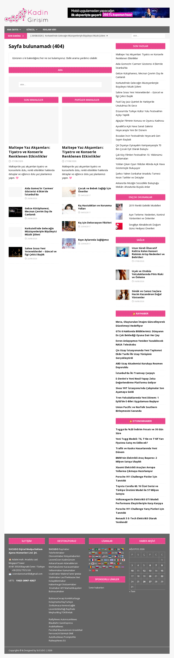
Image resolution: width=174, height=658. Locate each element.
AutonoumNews (68, 619)
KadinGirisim (68, 559)
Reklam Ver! (49, 29)
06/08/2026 (139, 281)
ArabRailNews (56, 626)
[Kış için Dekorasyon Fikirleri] (69, 226)
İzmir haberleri (96, 587)
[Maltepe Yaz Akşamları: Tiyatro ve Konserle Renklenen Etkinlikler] (33, 125)
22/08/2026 (32, 258)
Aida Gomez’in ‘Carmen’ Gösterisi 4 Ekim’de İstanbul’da (39, 191)
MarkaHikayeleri (73, 587)
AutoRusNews (56, 636)
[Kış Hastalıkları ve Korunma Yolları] (69, 209)
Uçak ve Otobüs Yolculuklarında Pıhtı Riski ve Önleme (147, 274)
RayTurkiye (67, 601)
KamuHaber (69, 570)
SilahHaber (54, 577)
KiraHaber (54, 587)
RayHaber (142, 313)
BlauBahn (54, 622)
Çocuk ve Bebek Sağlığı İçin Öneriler (94, 190)
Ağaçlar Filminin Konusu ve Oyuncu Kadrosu (140, 120)
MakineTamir (67, 573)
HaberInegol (55, 584)
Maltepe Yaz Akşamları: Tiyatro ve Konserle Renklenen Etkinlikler (29, 152)
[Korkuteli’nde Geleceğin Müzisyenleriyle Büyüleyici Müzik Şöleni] (15, 232)
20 (150, 576)
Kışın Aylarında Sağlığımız (93, 239)
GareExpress (66, 622)
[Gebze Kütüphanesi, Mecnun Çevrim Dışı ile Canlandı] (15, 212)
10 (132, 570)
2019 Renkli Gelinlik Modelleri (145, 205)
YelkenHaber (55, 570)
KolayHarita (55, 601)
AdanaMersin (71, 563)
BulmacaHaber (56, 591)
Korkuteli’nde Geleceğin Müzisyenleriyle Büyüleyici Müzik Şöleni (41, 231)
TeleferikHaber (56, 552)
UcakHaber (54, 573)
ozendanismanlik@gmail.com (27, 573)
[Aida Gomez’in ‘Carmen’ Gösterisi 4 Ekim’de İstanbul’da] (15, 192)
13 (150, 570)
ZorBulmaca (55, 605)
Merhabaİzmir (56, 566)
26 (144, 581)
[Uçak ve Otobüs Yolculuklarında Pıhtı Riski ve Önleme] (122, 275)
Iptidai (78, 573)
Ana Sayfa (12, 29)
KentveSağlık (68, 605)
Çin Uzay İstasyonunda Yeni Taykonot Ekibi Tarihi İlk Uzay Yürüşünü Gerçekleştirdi (139, 354)
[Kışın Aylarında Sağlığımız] (69, 243)
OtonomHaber (142, 421)
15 (162, 570)
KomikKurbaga (72, 598)
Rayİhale (70, 609)
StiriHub (64, 633)
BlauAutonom (65, 630)
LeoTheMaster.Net (70, 577)
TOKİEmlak (67, 612)
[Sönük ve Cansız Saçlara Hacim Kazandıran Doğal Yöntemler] (122, 295)
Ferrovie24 (54, 633)
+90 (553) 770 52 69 (21, 570)
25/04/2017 (85, 226)
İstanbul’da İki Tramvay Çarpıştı (135, 373)
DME (71, 633)
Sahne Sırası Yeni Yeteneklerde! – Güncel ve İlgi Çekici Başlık (41, 251)
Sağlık (141, 239)
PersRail (53, 630)
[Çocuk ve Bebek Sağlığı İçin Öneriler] (69, 192)
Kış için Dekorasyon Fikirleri (94, 222)
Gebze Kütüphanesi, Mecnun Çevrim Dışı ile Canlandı (38, 211)
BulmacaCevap (56, 598)
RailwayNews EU (57, 640)
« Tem (132, 591)
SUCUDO (53, 549)
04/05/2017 (85, 195)
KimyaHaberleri (72, 556)
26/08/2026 (32, 198)
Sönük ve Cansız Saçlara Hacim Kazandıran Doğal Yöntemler (146, 294)
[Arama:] (148, 35)
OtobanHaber (69, 584)
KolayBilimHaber (57, 580)
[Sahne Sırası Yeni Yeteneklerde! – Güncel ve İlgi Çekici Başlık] (15, 252)
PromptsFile (70, 636)
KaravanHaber (71, 566)
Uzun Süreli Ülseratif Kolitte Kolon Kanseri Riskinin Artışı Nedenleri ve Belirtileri (148, 252)
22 (162, 576)
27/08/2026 (17, 161)
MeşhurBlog (55, 612)
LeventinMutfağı (57, 609)
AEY (62, 587)
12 (144, 570)
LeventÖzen (55, 559)
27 (150, 581)
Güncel (30, 29)
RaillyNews (54, 619)
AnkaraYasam (56, 563)
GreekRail (77, 630)
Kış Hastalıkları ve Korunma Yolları (95, 207)
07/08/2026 (139, 261)
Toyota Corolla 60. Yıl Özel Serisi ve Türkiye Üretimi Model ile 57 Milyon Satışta (137, 490)
